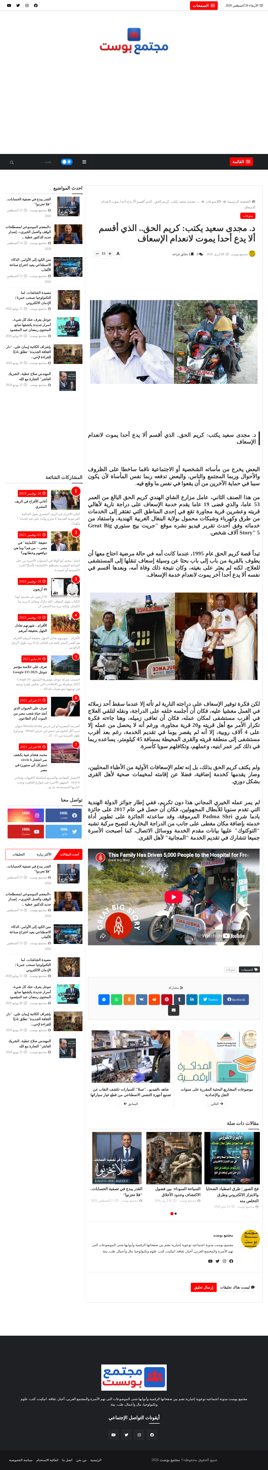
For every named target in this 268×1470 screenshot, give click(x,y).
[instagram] (27, 5)
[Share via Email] (173, 1010)
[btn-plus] (110, 254)
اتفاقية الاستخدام (47, 1460)
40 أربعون (40, 589)
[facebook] (36, 5)
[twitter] (18, 5)
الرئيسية (95, 1460)
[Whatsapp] (116, 999)
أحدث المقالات (69, 854)
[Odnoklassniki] (129, 999)
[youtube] (9, 5)
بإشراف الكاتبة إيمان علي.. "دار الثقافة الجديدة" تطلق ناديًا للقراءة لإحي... (28, 352)
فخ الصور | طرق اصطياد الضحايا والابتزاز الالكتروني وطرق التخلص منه (232, 1195)
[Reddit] (154, 999)
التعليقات (19, 854)
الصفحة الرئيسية (239, 201)
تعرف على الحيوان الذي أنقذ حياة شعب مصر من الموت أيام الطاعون (30, 713)
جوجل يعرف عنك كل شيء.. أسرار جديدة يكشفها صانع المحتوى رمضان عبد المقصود (30, 325)
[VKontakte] (141, 999)
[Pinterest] (166, 999)
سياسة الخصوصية (20, 1460)
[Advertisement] (134, 109)
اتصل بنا (67, 1460)
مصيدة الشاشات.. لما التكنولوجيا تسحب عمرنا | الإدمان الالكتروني (33, 298)
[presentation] (257, 1174)
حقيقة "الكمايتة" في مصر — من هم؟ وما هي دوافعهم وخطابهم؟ (30, 548)
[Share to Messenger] (104, 999)
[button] (204, 5)
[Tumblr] (179, 999)
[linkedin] (192, 999)
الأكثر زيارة (44, 854)
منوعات (210, 201)
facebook (238, 1000)
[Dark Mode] (67, 162)
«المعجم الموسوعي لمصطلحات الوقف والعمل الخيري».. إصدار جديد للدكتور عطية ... (28, 232)
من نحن (81, 1460)
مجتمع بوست (223, 1235)
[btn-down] (97, 254)
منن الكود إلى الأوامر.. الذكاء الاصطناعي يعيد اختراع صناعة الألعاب (30, 265)
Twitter (212, 1000)
